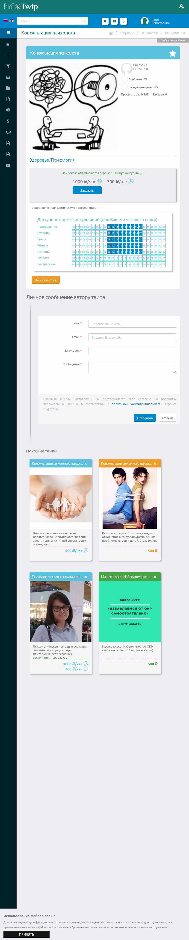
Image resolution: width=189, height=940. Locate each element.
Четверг (42, 245)
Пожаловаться (46, 280)
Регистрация (161, 23)
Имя (77, 323)
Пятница (43, 251)
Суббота (43, 258)
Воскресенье (46, 264)
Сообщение (71, 364)
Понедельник (47, 226)
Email (76, 337)
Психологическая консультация (56, 576)
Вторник (43, 233)
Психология (150, 33)
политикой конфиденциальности (137, 404)
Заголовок (72, 350)
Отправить (145, 418)
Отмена (167, 418)
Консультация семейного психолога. (59, 463)
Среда (41, 239)
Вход (155, 19)
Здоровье (127, 33)
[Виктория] (127, 65)
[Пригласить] (181, 6)
